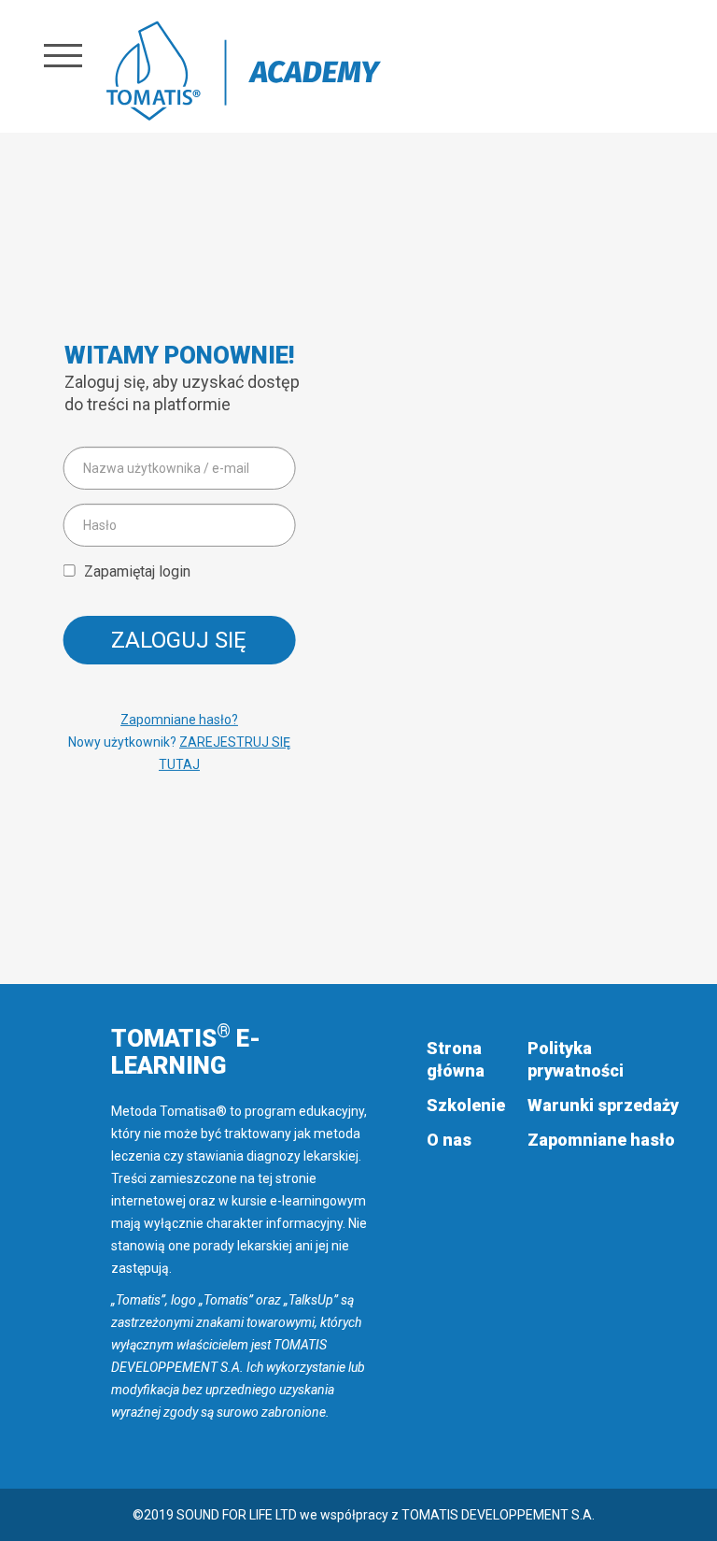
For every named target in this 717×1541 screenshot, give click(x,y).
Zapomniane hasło (601, 1139)
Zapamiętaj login (137, 571)
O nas (449, 1139)
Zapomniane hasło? (179, 719)
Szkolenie (466, 1105)
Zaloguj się (178, 640)
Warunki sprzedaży (603, 1105)
